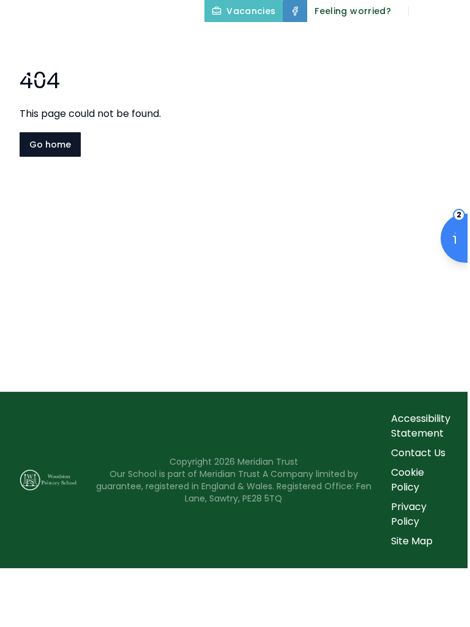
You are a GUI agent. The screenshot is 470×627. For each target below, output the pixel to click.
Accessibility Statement (420, 425)
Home (241, 39)
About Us (300, 39)
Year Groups (411, 68)
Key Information (403, 39)
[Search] (425, 11)
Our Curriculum (302, 68)
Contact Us (418, 453)
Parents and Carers (317, 98)
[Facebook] (295, 11)
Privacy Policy (409, 514)
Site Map (412, 541)
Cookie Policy (407, 479)
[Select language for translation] (450, 11)
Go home (50, 144)
